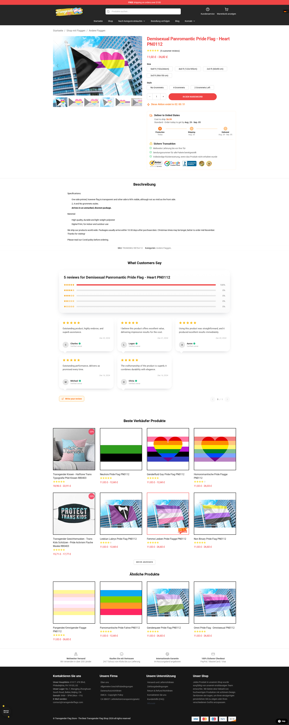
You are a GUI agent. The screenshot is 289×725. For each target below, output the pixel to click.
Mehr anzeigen (144, 562)
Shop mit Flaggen (76, 30)
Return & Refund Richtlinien (160, 691)
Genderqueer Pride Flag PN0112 (164, 627)
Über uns (105, 682)
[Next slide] (137, 66)
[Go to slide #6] (138, 102)
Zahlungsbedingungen (157, 686)
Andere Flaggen (97, 30)
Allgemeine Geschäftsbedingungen (117, 686)
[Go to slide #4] (107, 102)
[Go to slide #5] (123, 102)
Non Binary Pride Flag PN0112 (210, 538)
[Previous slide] (57, 66)
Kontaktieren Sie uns (156, 695)
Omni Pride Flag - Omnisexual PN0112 (214, 627)
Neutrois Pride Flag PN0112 (114, 474)
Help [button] (283, 721)
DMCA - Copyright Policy (112, 695)
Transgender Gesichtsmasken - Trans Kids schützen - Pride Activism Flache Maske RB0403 (73, 542)
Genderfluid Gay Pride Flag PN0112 (165, 474)
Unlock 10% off (6, 711)
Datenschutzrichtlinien (111, 691)
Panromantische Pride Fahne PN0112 (120, 627)
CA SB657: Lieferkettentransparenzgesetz (120, 699)
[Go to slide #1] (60, 102)
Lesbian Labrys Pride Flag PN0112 (118, 538)
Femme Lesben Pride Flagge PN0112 (166, 538)
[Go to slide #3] (91, 102)
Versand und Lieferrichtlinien (160, 682)
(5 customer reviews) (170, 51)
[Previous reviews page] (212, 399)
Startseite (58, 30)
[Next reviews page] (227, 399)
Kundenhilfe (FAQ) (155, 699)
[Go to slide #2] (76, 102)
